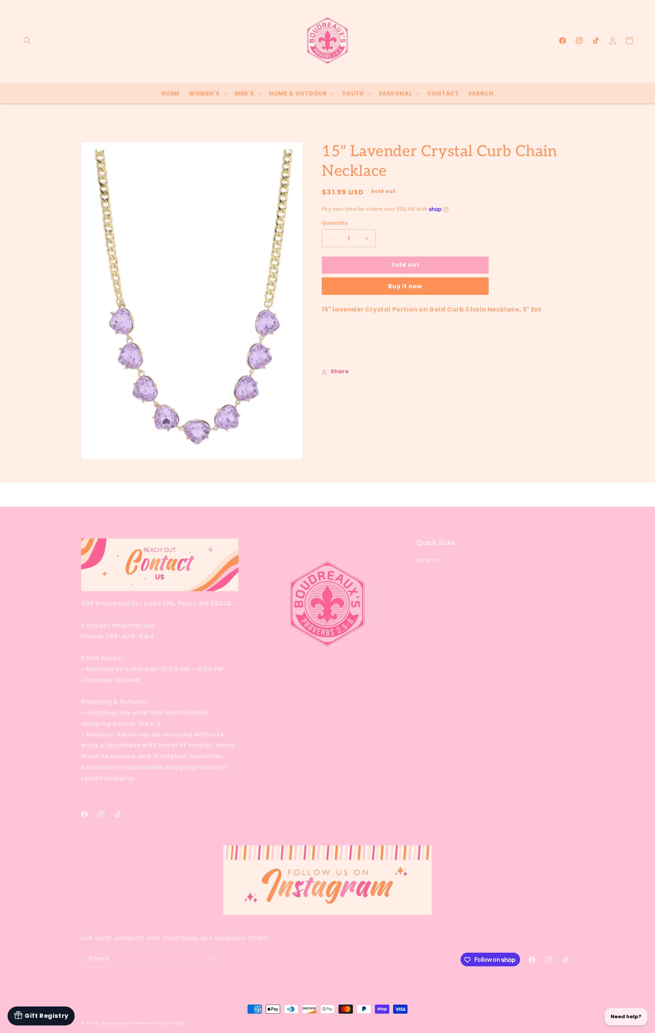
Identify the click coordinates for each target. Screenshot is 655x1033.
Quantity (335, 223)
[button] (27, 40)
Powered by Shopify (160, 1023)
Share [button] (340, 372)
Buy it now (405, 286)
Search (428, 560)
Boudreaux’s (118, 1023)
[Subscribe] (209, 959)
